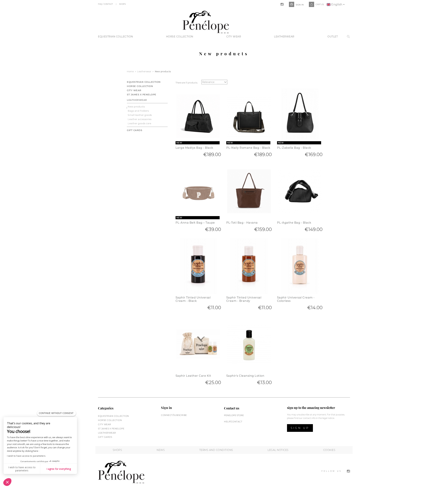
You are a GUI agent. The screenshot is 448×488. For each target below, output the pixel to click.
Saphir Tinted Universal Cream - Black (193, 299)
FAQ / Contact (106, 4)
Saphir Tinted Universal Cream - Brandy (243, 299)
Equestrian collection (115, 36)
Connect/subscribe (174, 415)
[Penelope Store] (206, 21)
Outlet (332, 36)
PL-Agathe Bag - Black (294, 222)
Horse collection (179, 36)
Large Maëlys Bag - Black (194, 147)
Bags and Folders (138, 110)
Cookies (329, 450)
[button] (7, 482)
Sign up (300, 428)
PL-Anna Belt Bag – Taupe (195, 222)
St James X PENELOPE (141, 94)
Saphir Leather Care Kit (193, 375)
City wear (233, 36)
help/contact (233, 421)
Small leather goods (140, 115)
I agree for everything (59, 469)
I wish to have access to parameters (26, 455)
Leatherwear (284, 36)
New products (136, 106)
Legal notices (278, 450)
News (161, 450)
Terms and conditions (216, 450)
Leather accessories (140, 119)
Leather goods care (139, 123)
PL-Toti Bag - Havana (242, 222)
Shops (122, 4)
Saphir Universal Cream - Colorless (296, 299)
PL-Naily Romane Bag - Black (248, 147)
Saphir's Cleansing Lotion (245, 375)
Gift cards (134, 130)
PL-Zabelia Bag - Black (294, 147)
